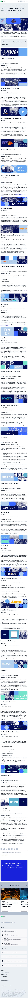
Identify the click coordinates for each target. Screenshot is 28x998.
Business (3, 901)
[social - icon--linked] (4, 922)
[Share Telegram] (12, 849)
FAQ (2, 978)
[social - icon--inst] (2, 922)
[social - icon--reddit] (10, 922)
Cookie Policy (4, 976)
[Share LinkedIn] (1, 849)
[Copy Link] (17, 849)
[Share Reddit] (14, 849)
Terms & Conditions (5, 972)
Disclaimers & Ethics (5, 980)
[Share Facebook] (6, 849)
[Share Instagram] (9, 849)
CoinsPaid (9, 984)
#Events (6, 854)
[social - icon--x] (6, 922)
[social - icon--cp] (14, 922)
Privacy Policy (4, 974)
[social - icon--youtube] (12, 922)
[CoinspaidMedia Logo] (3, 1)
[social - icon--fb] (8, 922)
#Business (2, 854)
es (24, 1)
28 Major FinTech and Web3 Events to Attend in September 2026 (10, 904)
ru (22, 1)
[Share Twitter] (4, 849)
